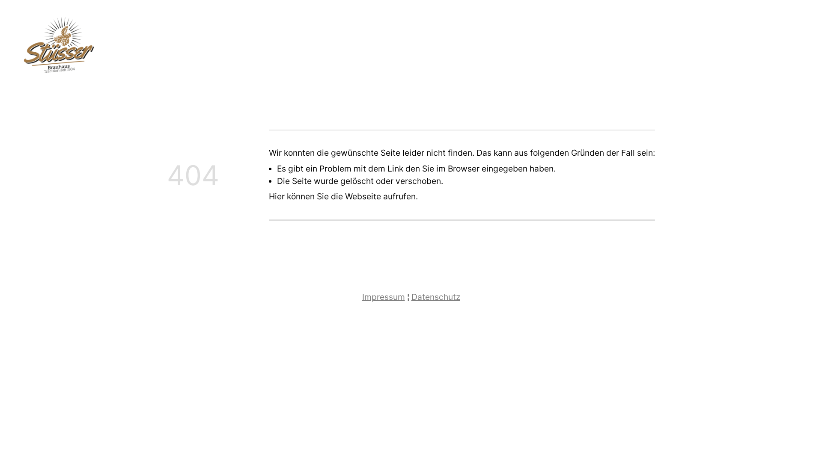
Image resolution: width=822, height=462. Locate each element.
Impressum (383, 297)
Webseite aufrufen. (381, 196)
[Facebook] (778, 48)
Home (732, 48)
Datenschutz (435, 297)
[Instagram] (797, 48)
